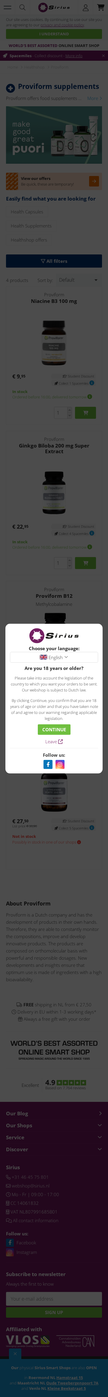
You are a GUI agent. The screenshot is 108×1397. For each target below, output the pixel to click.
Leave (51, 741)
